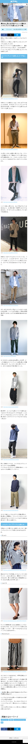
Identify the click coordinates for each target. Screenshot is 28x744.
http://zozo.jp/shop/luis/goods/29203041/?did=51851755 (14, 570)
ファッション (4, 719)
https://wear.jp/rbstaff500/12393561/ (10, 252)
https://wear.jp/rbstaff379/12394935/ (10, 149)
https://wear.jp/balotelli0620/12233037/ (11, 459)
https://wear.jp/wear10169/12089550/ (10, 406)
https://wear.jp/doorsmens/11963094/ (10, 305)
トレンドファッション (20, 719)
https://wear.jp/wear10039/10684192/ (10, 510)
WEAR (11, 719)
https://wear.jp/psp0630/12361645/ (10, 202)
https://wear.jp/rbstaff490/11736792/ (10, 98)
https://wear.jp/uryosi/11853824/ (9, 356)
